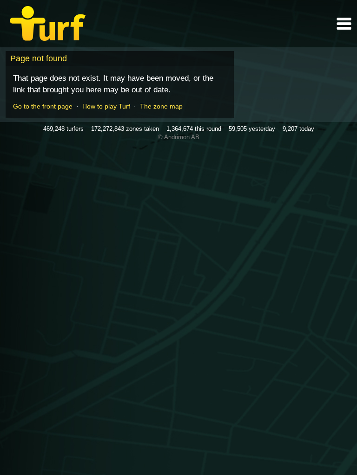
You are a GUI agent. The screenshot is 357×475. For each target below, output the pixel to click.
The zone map (161, 106)
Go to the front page (43, 106)
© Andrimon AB (178, 137)
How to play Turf (106, 106)
